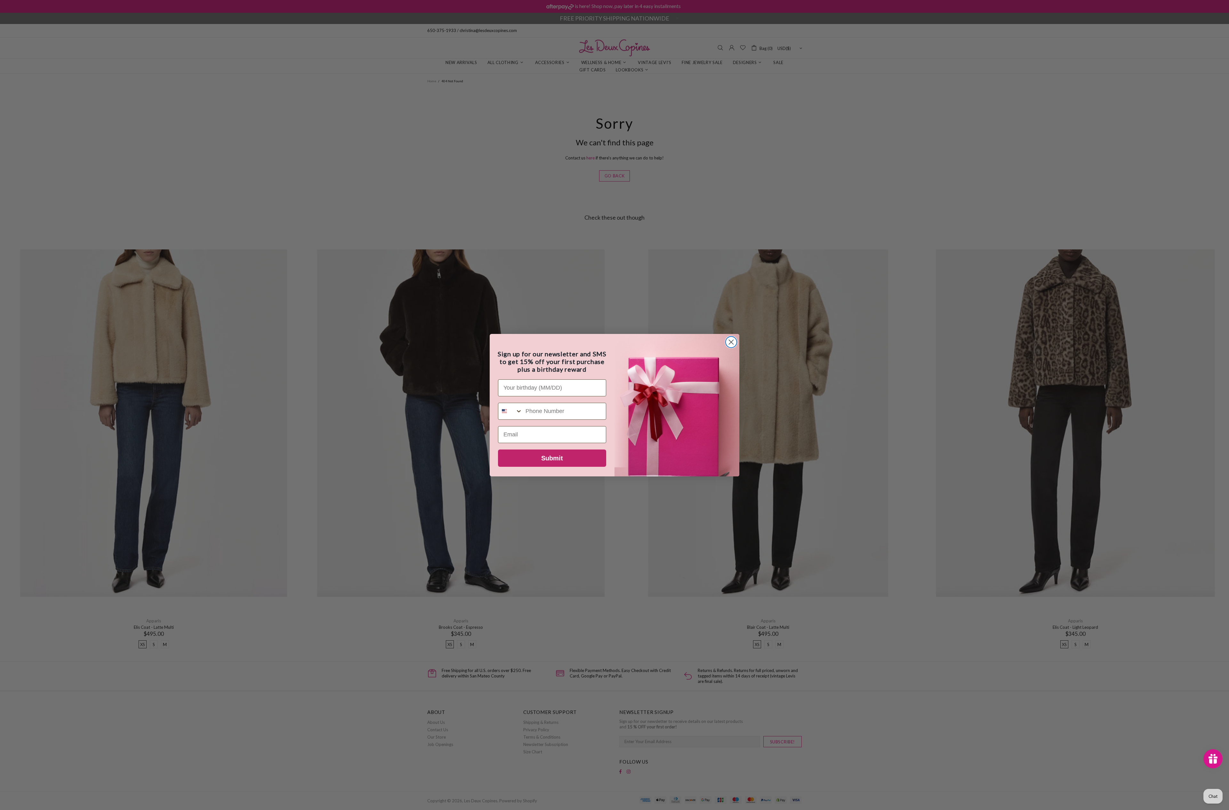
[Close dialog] (731, 342)
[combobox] (510, 411)
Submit (552, 458)
